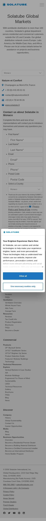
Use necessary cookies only (23, 286)
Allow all (23, 276)
